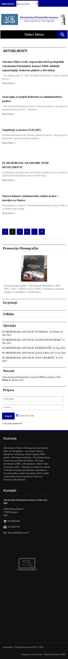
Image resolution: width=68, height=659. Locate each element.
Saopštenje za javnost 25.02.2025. (21, 129)
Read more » (9, 83)
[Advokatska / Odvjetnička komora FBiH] (33, 19)
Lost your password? (12, 423)
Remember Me (26, 415)
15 (42, 231)
